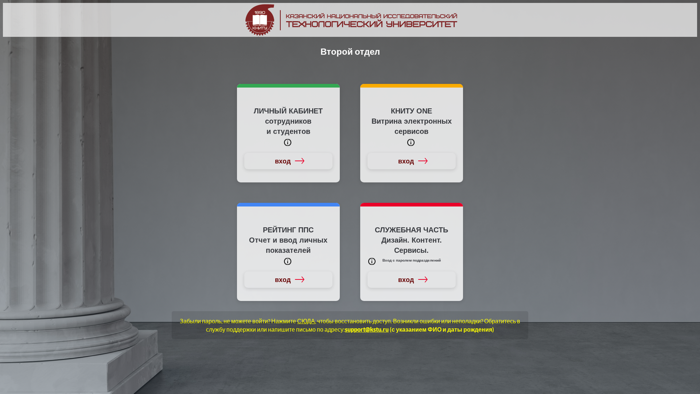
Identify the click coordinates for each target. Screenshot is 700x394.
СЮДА (306, 320)
